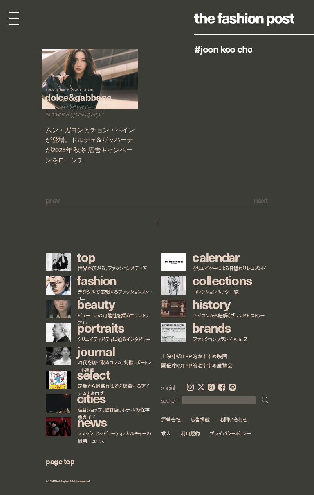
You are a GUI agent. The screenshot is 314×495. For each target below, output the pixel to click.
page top (60, 460)
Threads (211, 387)
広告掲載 (200, 419)
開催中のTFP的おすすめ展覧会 (197, 365)
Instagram (190, 387)
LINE (232, 387)
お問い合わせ (233, 419)
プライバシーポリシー (230, 433)
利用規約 (190, 433)
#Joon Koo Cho (223, 48)
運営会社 (171, 419)
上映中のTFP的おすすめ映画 (194, 356)
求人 (166, 433)
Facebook (221, 387)
